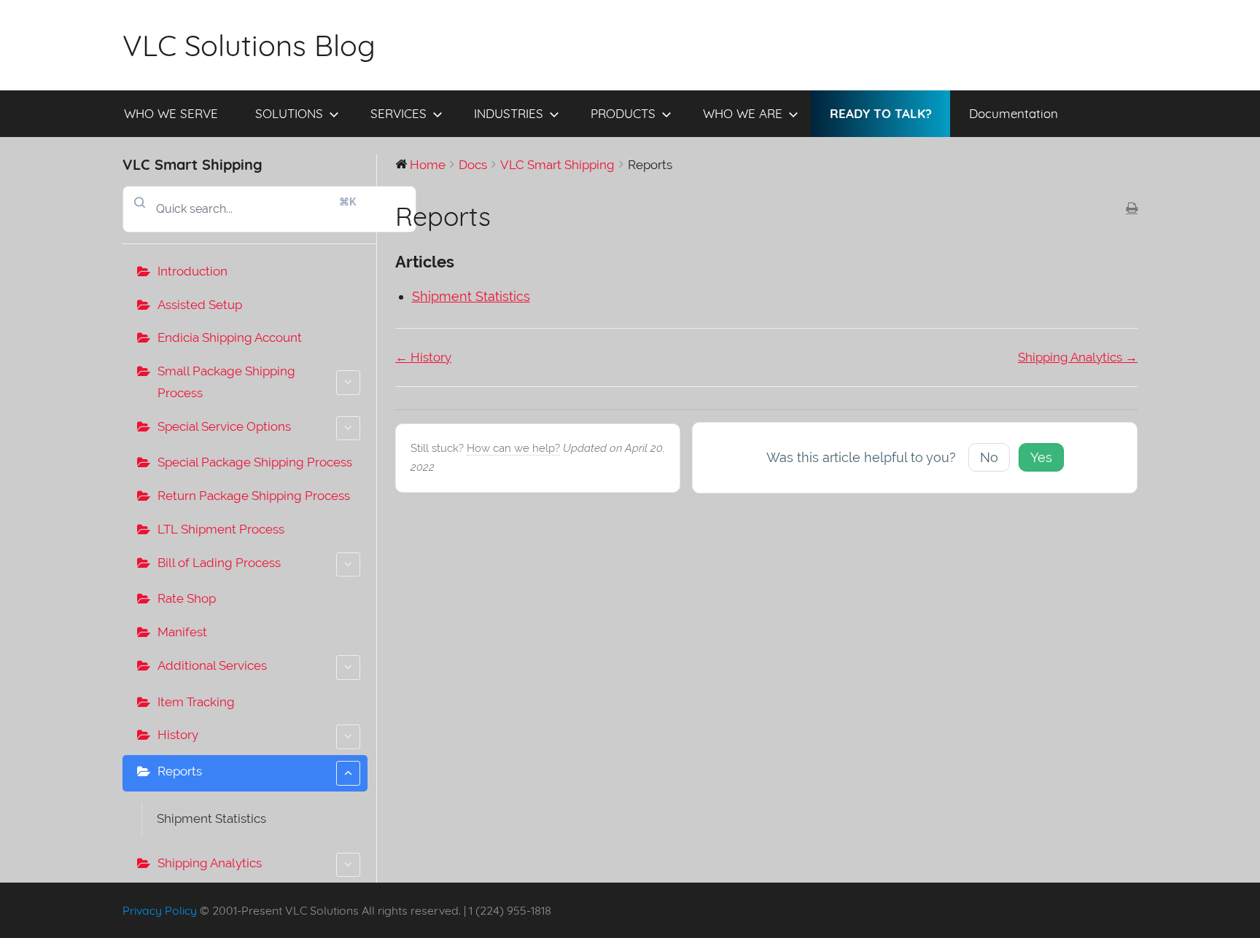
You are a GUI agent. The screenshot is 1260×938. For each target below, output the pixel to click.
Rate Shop (187, 598)
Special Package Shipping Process (255, 462)
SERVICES (398, 113)
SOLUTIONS (289, 113)
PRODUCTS (623, 113)
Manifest (182, 632)
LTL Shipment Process (221, 529)
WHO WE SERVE (171, 113)
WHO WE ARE (742, 113)
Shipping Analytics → (1078, 357)
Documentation (1013, 113)
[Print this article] (1132, 209)
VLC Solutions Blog (249, 45)
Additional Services (212, 665)
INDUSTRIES (508, 113)
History (178, 734)
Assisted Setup (200, 304)
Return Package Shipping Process (254, 495)
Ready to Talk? (881, 113)
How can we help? (513, 448)
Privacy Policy (159, 910)
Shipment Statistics (211, 818)
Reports (180, 771)
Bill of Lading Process (219, 562)
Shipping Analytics (210, 863)
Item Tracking (196, 702)
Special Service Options (224, 426)
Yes (1041, 457)
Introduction (193, 271)
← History (423, 357)
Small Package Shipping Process (226, 382)
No (989, 457)
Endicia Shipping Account (230, 337)
